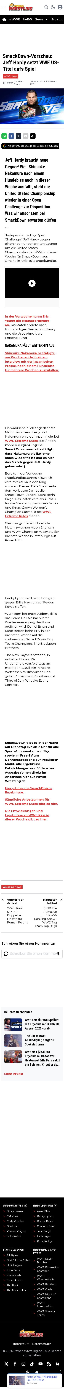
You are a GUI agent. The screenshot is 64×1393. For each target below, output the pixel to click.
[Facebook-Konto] (15, 1364)
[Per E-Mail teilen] (25, 136)
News (39, 19)
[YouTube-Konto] (40, 1364)
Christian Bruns (18, 82)
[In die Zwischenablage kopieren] (33, 136)
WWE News (10, 76)
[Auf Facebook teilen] (11, 136)
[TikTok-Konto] (32, 1364)
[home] (4, 19)
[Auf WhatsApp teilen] (4, 136)
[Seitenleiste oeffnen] (3, 7)
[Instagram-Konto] (23, 1364)
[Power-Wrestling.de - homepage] (21, 7)
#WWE (14, 19)
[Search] (46, 7)
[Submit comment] (57, 953)
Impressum (21, 1344)
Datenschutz (41, 1344)
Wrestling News (12, 887)
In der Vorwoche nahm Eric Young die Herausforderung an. (27, 321)
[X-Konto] (6, 1364)
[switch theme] (52, 7)
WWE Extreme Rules (21, 441)
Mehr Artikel (13, 1073)
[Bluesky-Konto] (57, 1364)
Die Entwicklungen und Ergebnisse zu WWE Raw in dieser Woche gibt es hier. (27, 815)
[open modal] (60, 7)
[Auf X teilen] (18, 136)
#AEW (27, 19)
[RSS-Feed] (49, 1364)
